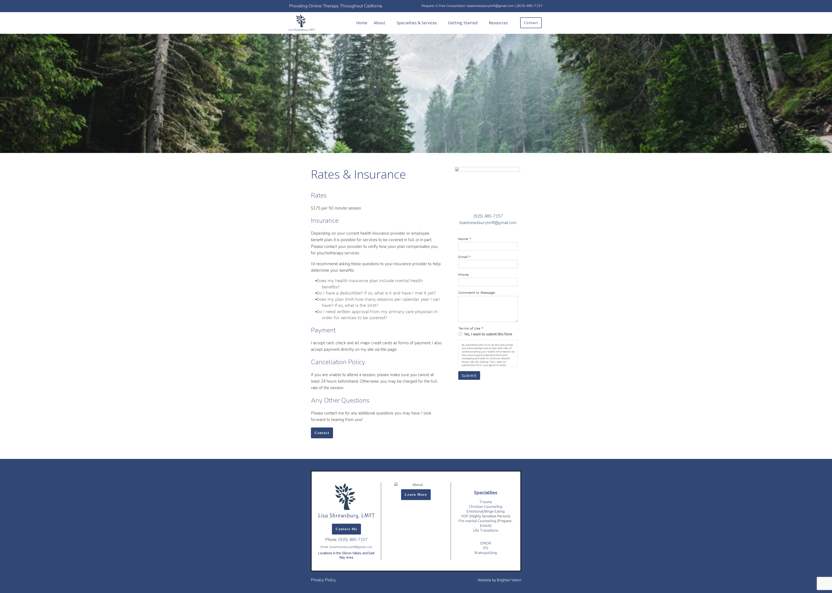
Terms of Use (470, 328)
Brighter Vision (509, 580)
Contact (531, 22)
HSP (464, 516)
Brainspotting (485, 553)
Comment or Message (476, 293)
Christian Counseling (485, 506)
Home (361, 22)
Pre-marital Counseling (477, 521)
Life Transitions (485, 530)
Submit (469, 375)
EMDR (485, 543)
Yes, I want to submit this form (488, 334)
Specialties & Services (416, 22)
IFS (485, 548)
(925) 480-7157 (488, 216)
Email (464, 257)
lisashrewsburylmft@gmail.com (488, 223)
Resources (498, 22)
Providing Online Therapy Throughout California (335, 6)
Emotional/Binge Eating (485, 511)
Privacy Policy (323, 580)
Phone (463, 275)
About (379, 22)
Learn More (416, 494)
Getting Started (463, 22)
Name (464, 239)
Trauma (485, 502)
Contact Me (346, 529)
